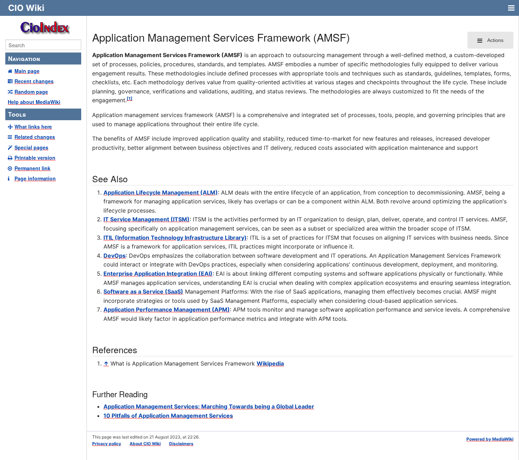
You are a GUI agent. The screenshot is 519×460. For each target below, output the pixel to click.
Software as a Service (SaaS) (143, 291)
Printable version (34, 157)
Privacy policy (106, 443)
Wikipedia (270, 363)
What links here (33, 126)
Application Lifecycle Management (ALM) (160, 192)
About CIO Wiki (145, 443)
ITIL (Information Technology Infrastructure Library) (175, 237)
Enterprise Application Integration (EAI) (158, 273)
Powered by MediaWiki (489, 439)
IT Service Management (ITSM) (146, 219)
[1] (129, 98)
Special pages (31, 147)
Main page (27, 70)
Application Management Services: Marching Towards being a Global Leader (208, 406)
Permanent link (32, 168)
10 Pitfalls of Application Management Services (168, 415)
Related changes (34, 136)
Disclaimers (181, 443)
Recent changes (34, 81)
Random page (31, 91)
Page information (35, 178)
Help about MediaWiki (34, 101)
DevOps (114, 255)
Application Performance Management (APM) (166, 309)
